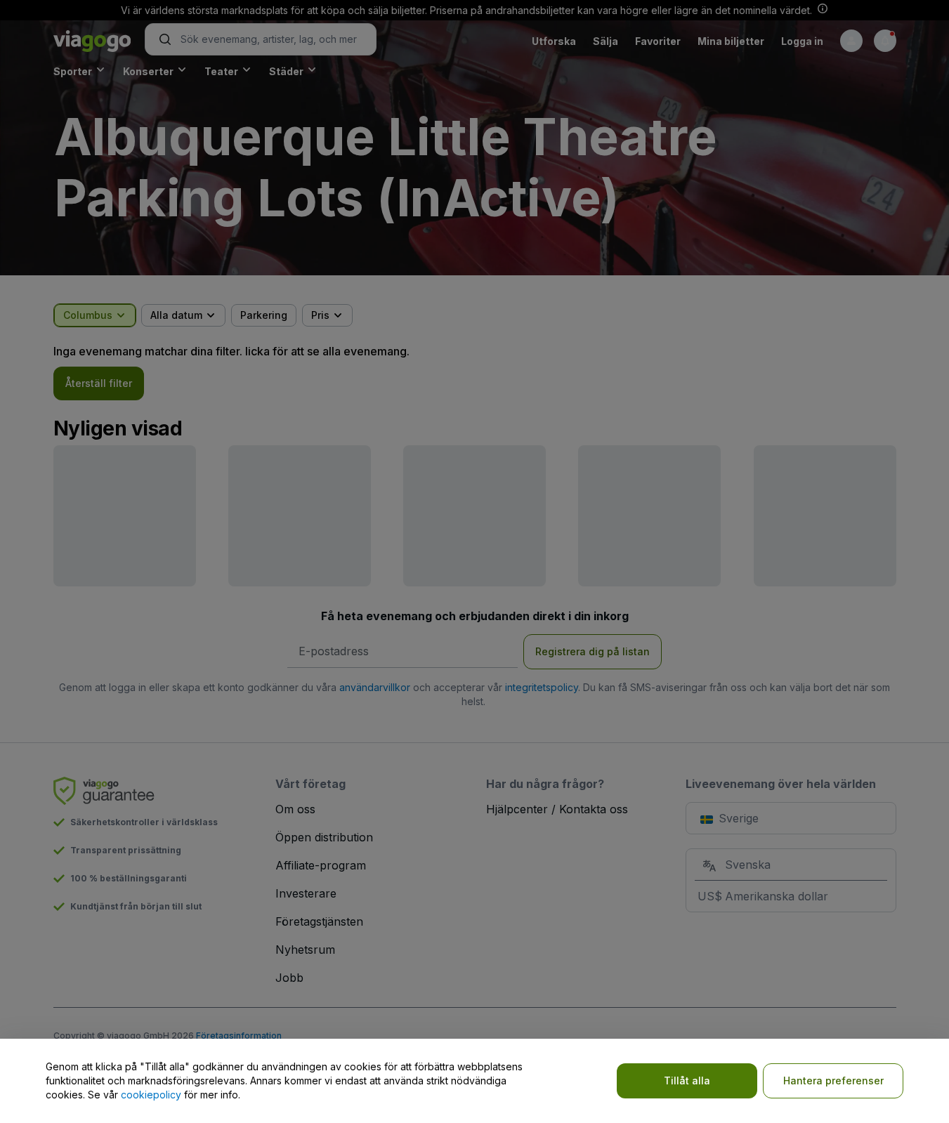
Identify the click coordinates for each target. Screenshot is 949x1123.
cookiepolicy (151, 1095)
